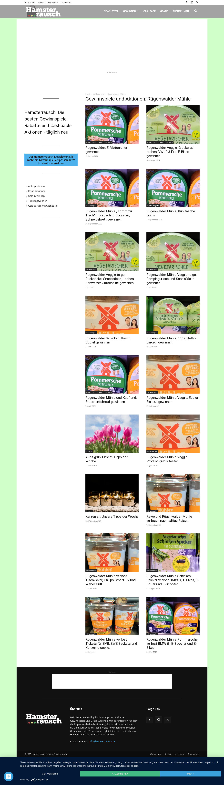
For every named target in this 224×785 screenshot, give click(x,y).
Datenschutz (66, 2)
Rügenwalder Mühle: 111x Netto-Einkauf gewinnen (171, 340)
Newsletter (111, 11)
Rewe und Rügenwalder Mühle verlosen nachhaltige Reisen (169, 519)
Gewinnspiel (91, 205)
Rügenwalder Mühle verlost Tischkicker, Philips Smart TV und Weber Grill (110, 580)
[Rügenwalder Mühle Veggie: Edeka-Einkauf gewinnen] (173, 374)
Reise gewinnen (37, 191)
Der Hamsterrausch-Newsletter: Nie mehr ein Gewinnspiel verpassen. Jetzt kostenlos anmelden (51, 160)
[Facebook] (186, 2)
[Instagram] (191, 2)
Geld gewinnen (36, 195)
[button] (196, 11)
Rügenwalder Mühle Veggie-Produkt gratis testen (167, 459)
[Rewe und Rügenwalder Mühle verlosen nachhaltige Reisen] (173, 493)
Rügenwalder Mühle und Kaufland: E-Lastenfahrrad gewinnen (111, 400)
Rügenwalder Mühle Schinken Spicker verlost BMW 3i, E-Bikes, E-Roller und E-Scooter (172, 580)
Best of (89, 451)
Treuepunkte (181, 11)
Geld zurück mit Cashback (42, 205)
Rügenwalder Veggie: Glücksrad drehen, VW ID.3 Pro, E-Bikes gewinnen (170, 152)
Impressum (53, 2)
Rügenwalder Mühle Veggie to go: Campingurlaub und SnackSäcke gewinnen (171, 279)
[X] (197, 2)
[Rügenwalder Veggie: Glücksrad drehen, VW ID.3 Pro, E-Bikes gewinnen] (173, 124)
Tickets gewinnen (37, 200)
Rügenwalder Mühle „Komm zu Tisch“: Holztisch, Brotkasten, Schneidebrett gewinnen (108, 215)
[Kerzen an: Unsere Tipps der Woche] (112, 493)
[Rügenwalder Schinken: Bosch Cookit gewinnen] (112, 315)
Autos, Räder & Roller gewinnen (99, 142)
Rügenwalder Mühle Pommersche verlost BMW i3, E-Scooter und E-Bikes (172, 643)
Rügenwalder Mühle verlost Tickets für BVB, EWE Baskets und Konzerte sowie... (111, 643)
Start (87, 93)
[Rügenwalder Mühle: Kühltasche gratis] (173, 188)
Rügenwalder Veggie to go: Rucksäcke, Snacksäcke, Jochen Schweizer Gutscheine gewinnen (109, 279)
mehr (190, 773)
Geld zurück (152, 451)
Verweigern (50, 773)
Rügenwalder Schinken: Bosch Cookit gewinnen (107, 340)
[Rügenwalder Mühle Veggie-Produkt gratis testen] (173, 434)
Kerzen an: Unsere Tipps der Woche (112, 516)
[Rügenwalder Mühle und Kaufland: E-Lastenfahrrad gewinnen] (112, 374)
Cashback (149, 11)
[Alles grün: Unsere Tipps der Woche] (112, 434)
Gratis (164, 11)
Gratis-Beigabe (153, 205)
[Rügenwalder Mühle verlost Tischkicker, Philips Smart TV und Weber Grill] (112, 552)
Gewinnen (129, 11)
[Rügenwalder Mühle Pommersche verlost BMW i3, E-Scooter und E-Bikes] (173, 616)
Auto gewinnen (36, 186)
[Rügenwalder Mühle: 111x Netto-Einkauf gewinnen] (173, 315)
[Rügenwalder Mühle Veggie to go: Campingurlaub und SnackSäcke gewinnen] (173, 251)
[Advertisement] (112, 42)
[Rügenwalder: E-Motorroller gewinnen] (112, 124)
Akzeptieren (120, 773)
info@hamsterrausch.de (102, 741)
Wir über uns (29, 2)
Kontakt (41, 2)
